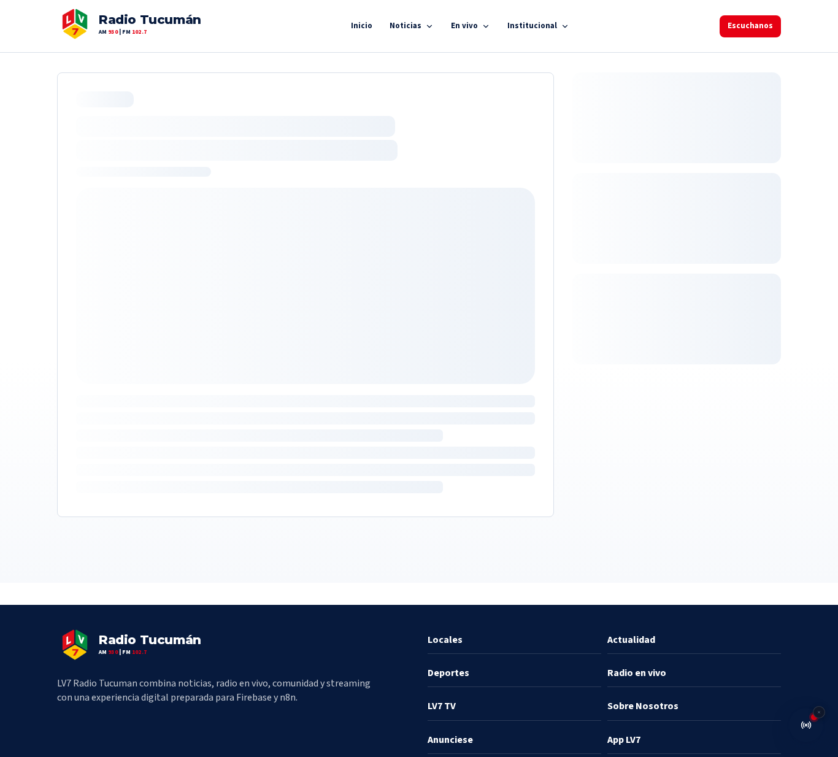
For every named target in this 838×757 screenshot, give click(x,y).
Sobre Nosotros (642, 706)
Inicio (361, 25)
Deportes (448, 673)
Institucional (532, 25)
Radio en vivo (636, 673)
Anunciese (450, 740)
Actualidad (631, 640)
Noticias (405, 25)
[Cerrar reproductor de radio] (819, 712)
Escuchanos (750, 25)
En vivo (464, 25)
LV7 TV (442, 706)
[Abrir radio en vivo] (806, 725)
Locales (445, 640)
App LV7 (623, 740)
